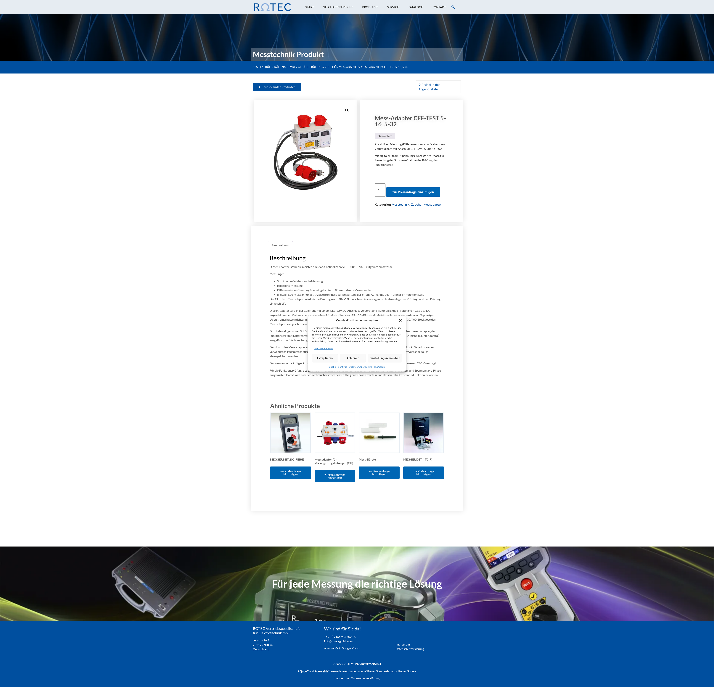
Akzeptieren (325, 358)
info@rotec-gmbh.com (338, 641)
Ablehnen (352, 358)
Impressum (379, 366)
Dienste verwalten (323, 348)
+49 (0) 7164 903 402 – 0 (340, 636)
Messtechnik (400, 204)
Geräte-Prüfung (310, 66)
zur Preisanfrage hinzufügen (413, 192)
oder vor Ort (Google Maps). (342, 648)
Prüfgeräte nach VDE (279, 66)
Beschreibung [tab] (280, 245)
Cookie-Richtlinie (338, 366)
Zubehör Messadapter (342, 66)
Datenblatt (385, 136)
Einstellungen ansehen (385, 358)
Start (257, 66)
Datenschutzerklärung (360, 366)
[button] (400, 320)
